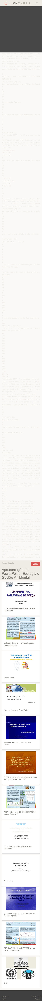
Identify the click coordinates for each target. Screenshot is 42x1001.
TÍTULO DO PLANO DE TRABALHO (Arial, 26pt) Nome (19, 949)
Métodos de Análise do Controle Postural (17, 743)
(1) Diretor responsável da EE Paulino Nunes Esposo (19, 914)
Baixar (35, 563)
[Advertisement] (21, 29)
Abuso (37, 999)
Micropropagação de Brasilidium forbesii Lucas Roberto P (20, 812)
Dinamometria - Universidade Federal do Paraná (19, 609)
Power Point (9, 677)
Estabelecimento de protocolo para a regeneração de (19, 643)
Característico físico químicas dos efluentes (18, 847)
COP (6, 982)
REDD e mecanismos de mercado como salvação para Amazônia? (20, 778)
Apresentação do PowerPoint (16, 710)
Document (8, 881)
